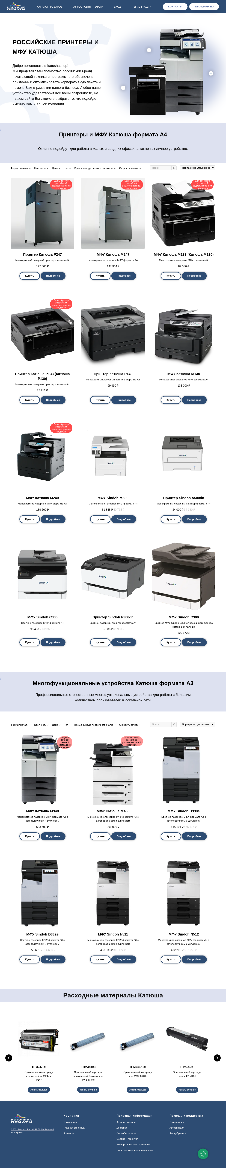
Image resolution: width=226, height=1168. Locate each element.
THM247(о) (39, 1066)
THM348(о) (88, 1066)
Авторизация (177, 1127)
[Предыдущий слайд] (8, 1057)
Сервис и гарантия (127, 1138)
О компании (71, 1122)
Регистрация (142, 6)
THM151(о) (187, 1066)
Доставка (122, 1127)
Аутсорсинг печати (88, 6)
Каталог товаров (50, 6)
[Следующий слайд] (217, 1057)
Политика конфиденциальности (135, 1150)
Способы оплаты (126, 1133)
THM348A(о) (137, 1066)
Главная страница (74, 1127)
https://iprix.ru (17, 1132)
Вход (117, 6)
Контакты (69, 1133)
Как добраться (178, 1133)
